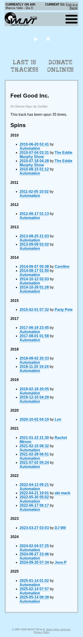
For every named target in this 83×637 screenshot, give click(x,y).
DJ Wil (60, 528)
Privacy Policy (42, 632)
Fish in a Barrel (71, 6)
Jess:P (61, 562)
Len (58, 419)
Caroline (62, 266)
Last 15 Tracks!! (24, 66)
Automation (30, 148)
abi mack (62, 493)
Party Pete (64, 310)
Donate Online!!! (60, 66)
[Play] (35, 39)
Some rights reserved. (58, 629)
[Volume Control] (49, 39)
